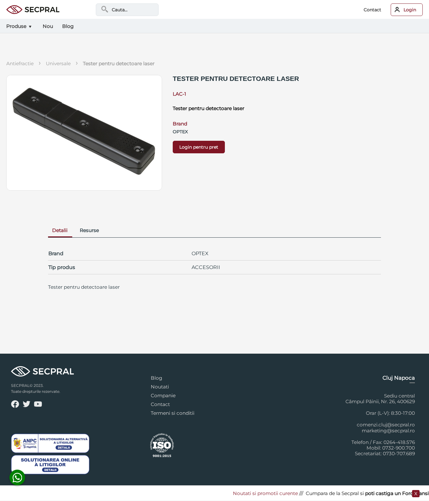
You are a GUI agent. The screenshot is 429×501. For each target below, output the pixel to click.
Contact (372, 10)
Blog (156, 378)
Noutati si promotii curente (259, 493)
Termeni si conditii (172, 413)
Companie (163, 395)
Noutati (160, 387)
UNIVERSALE (58, 63)
